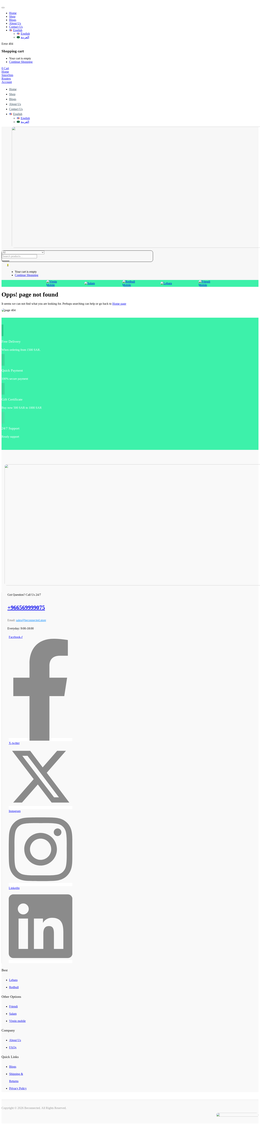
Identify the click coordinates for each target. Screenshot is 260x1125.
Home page (119, 303)
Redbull (14, 987)
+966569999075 (26, 607)
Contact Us (16, 26)
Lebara (13, 980)
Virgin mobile (17, 1021)
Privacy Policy (18, 1088)
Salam (13, 1013)
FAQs (12, 1047)
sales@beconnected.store (31, 620)
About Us (15, 23)
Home (13, 13)
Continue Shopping (21, 61)
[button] (5, 68)
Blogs (12, 20)
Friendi (13, 1006)
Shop (12, 16)
